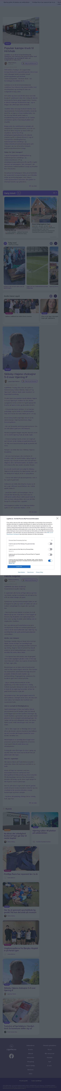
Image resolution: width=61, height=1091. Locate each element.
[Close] (57, 518)
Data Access (30, 572)
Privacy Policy (39, 572)
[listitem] (30, 540)
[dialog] (30, 545)
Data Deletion (21, 572)
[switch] (50, 544)
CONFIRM (19, 566)
